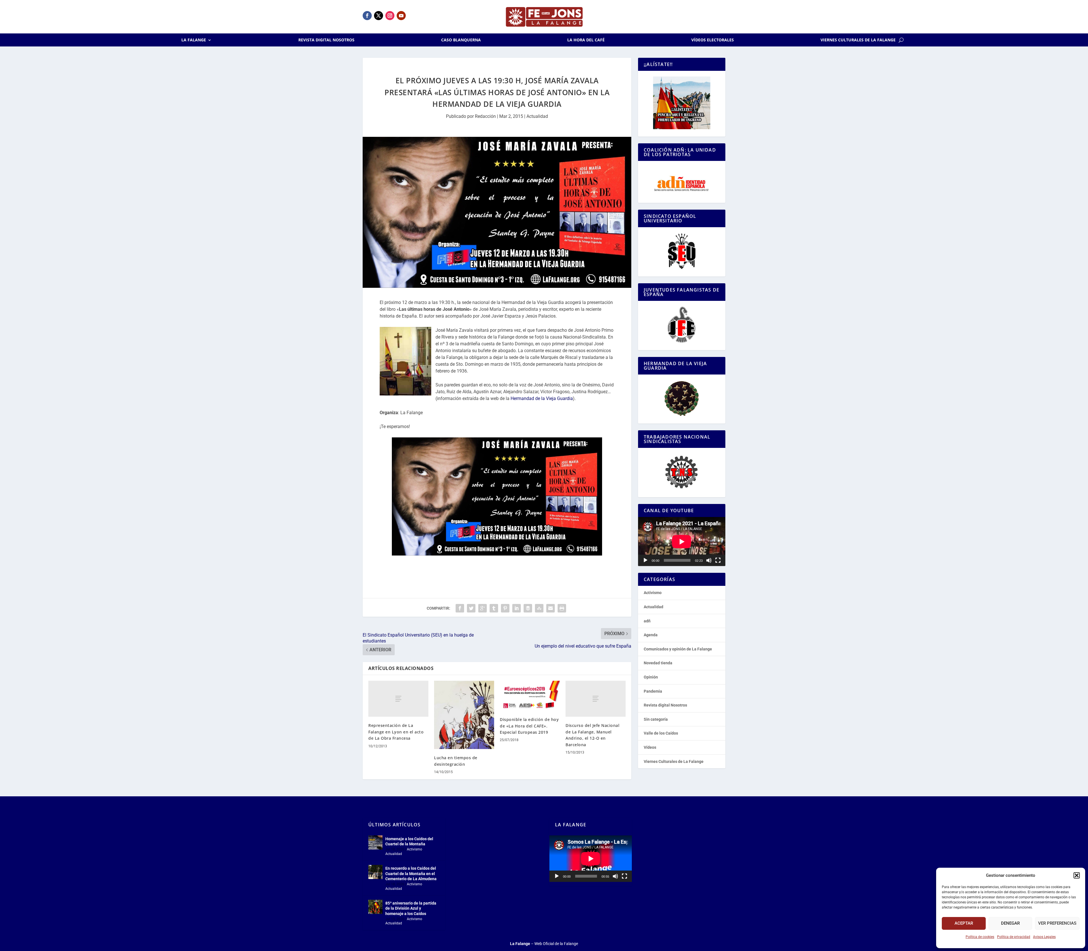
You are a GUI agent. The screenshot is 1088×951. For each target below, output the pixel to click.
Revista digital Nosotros (326, 40)
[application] (681, 541)
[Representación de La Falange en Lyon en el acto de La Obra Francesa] (398, 699)
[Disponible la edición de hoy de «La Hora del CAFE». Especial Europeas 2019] (530, 696)
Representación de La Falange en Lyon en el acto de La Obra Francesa (396, 732)
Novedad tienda (658, 663)
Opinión (651, 677)
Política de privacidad (1013, 937)
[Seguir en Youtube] (401, 15)
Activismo (653, 592)
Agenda (651, 635)
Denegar (1010, 923)
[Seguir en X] (378, 15)
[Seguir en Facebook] (367, 15)
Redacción (485, 116)
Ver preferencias (1057, 923)
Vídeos (650, 747)
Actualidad (537, 116)
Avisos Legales (1044, 937)
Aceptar (964, 923)
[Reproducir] (645, 560)
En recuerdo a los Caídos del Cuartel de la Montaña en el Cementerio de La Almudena (411, 873)
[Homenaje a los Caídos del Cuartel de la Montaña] (375, 842)
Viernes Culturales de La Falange (858, 40)
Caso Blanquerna (461, 40)
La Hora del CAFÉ (586, 40)
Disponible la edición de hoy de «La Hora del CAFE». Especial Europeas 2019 (529, 726)
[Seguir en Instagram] (389, 15)
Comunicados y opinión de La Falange (678, 649)
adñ (647, 621)
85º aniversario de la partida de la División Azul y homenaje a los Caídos (410, 908)
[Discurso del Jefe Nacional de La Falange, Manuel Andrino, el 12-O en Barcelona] (596, 699)
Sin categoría (656, 719)
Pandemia (653, 691)
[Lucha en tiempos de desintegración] (464, 715)
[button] (1077, 875)
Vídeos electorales (712, 40)
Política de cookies (980, 937)
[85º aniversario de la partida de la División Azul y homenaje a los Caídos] (375, 907)
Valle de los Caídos (661, 733)
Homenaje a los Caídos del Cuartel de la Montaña (409, 841)
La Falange (193, 40)
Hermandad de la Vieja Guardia (542, 398)
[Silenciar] (709, 560)
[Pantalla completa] (718, 560)
